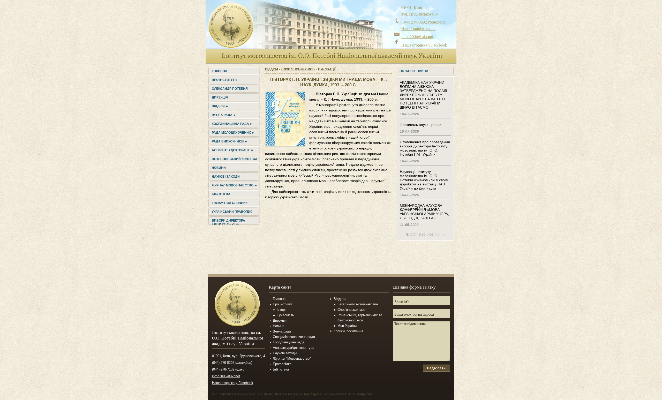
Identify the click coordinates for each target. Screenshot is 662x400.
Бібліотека (221, 194)
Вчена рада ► (224, 115)
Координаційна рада (288, 342)
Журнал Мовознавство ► (234, 185)
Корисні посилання (348, 331)
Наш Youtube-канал (418, 28)
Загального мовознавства (357, 304)
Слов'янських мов (351, 310)
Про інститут (282, 304)
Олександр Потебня (230, 88)
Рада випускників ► (230, 141)
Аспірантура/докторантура (293, 348)
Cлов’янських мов (298, 69)
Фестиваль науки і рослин (421, 125)
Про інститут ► (225, 80)
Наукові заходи (226, 176)
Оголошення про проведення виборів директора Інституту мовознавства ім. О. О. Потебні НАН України (425, 148)
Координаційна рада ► (232, 124)
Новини (219, 168)
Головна (219, 71)
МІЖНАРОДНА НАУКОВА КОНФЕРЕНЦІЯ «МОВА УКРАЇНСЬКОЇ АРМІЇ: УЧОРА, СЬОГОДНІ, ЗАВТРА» (424, 211)
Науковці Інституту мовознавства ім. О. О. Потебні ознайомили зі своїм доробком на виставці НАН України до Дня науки (424, 180)
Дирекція (220, 97)
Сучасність (285, 315)
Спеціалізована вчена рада (294, 337)
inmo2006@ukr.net (417, 36)
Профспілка (282, 364)
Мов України (347, 326)
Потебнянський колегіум (234, 159)
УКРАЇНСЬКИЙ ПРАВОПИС (232, 212)
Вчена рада (282, 331)
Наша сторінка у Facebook (424, 45)
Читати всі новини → (425, 234)
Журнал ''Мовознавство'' (292, 358)
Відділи (271, 69)
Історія (282, 310)
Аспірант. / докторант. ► (233, 150)
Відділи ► (220, 106)
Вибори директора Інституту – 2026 (228, 222)
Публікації (326, 69)
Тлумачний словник (229, 203)
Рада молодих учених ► (233, 132)
